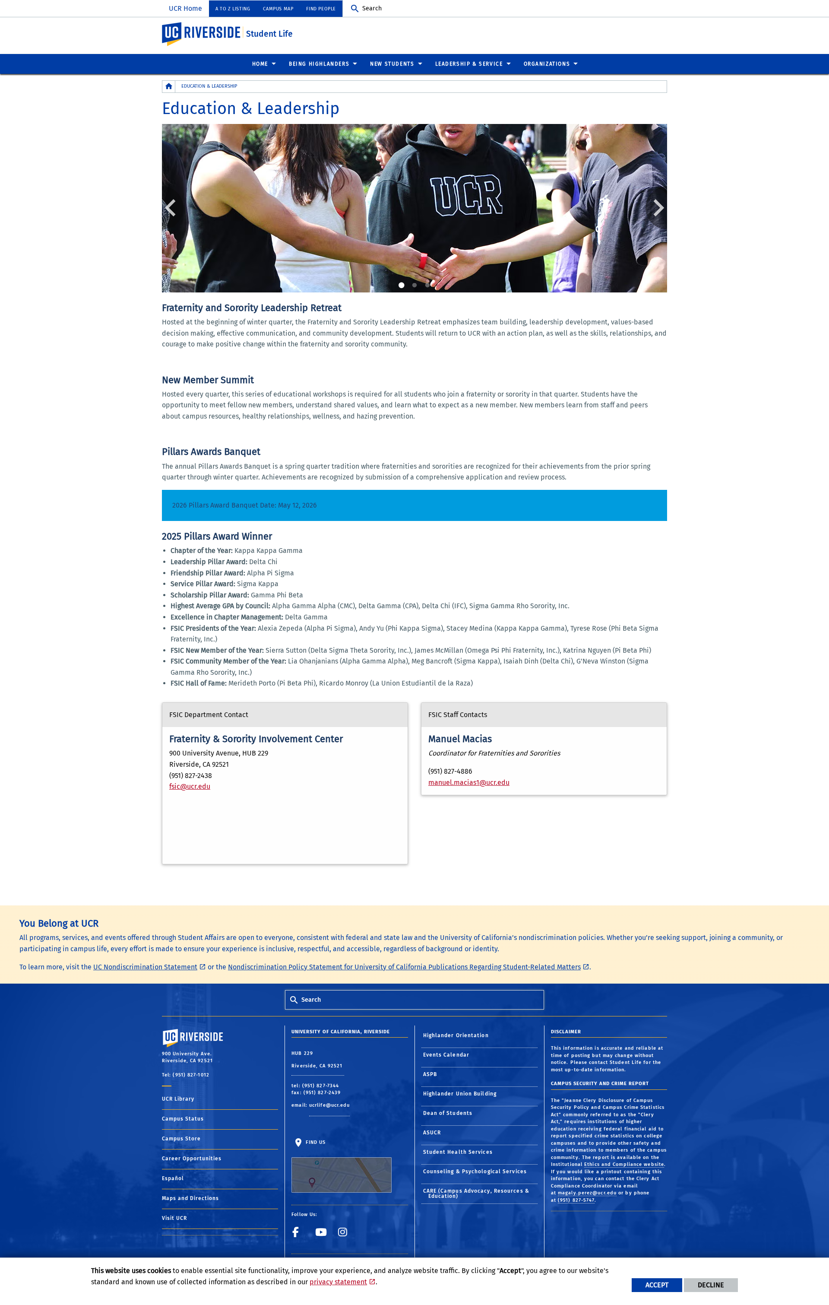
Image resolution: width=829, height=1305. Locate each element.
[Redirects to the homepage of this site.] (168, 86)
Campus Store (181, 1139)
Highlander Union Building (460, 1094)
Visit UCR (174, 1218)
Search (372, 8)
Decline (711, 1285)
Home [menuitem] (260, 64)
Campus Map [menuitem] (278, 9)
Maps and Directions (190, 1198)
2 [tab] (414, 285)
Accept (656, 1285)
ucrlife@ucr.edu (329, 1105)
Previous (173, 207)
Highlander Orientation (456, 1035)
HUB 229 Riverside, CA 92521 (317, 1060)
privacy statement (338, 1282)
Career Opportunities (191, 1159)
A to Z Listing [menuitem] (232, 9)
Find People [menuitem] (321, 9)
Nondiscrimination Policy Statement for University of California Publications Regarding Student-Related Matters (404, 967)
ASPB (430, 1074)
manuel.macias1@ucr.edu (468, 782)
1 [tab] (401, 285)
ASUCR (432, 1133)
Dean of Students (448, 1113)
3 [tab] (427, 285)
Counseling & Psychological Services (475, 1171)
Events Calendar (446, 1055)
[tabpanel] (414, 208)
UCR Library (178, 1099)
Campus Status (183, 1119)
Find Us (315, 1142)
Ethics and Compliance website (624, 1164)
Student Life (269, 34)
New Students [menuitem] (392, 64)
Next (656, 207)
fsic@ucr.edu (189, 786)
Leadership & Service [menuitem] (469, 64)
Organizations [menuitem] (547, 64)
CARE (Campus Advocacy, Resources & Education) (476, 1193)
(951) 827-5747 (576, 1200)
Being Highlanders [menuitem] (319, 64)
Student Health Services (458, 1152)
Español (173, 1178)
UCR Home (185, 8)
